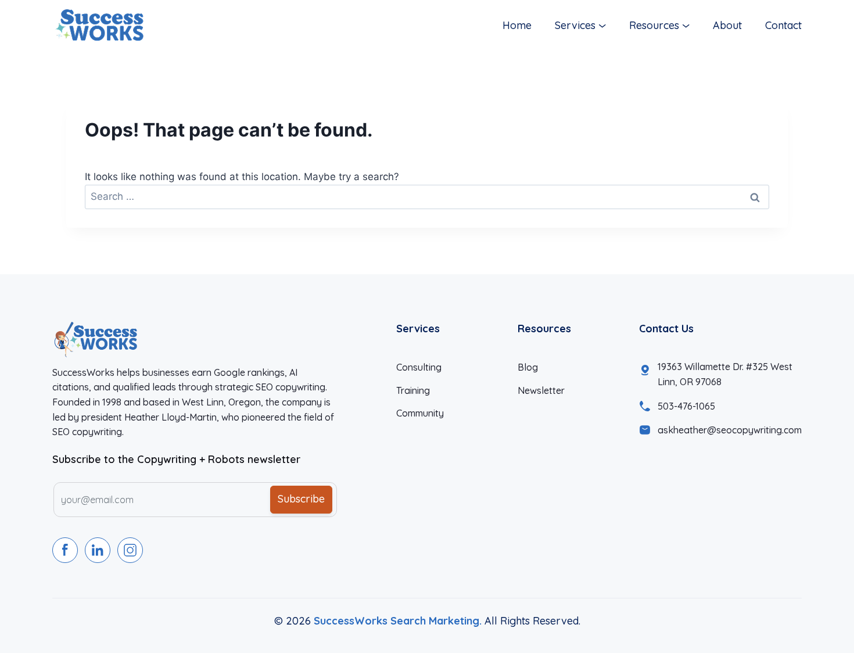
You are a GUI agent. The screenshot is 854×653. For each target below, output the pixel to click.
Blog (528, 367)
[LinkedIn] (97, 550)
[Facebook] (65, 550)
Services (575, 25)
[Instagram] (130, 550)
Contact (783, 25)
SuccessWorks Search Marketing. (398, 620)
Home (517, 25)
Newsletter (541, 390)
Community (420, 413)
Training (413, 390)
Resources (654, 25)
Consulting (419, 367)
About (727, 25)
